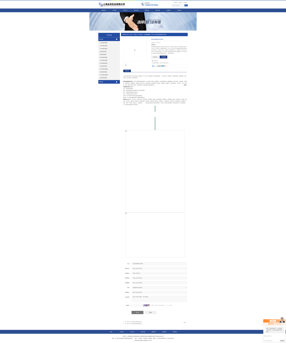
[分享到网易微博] (164, 66)
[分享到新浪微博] (160, 66)
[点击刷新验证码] (146, 305)
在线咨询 (155, 57)
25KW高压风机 (103, 77)
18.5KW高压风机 (104, 74)
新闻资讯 (147, 10)
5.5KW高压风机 (103, 57)
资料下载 (158, 10)
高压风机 (101, 39)
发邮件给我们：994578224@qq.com (161, 62)
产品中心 (125, 10)
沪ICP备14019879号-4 (161, 338)
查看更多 (101, 81)
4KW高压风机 (103, 54)
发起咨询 (282, 340)
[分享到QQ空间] (158, 66)
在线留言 (180, 2)
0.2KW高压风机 (103, 42)
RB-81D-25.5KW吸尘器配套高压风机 (134, 321)
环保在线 (145, 338)
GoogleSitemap (170, 338)
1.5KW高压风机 (103, 45)
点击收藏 (163, 57)
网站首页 (175, 2)
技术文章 (136, 10)
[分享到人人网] (163, 66)
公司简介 (114, 10)
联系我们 (185, 2)
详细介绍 (127, 70)
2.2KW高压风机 (103, 48)
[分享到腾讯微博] (161, 66)
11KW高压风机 (103, 66)
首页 (131, 34)
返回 (184, 322)
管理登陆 (150, 338)
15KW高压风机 (103, 72)
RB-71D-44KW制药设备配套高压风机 (134, 323)
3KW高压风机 (103, 51)
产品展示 (135, 34)
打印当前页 (156, 60)
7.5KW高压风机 (103, 60)
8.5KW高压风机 (103, 63)
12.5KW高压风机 (104, 69)
